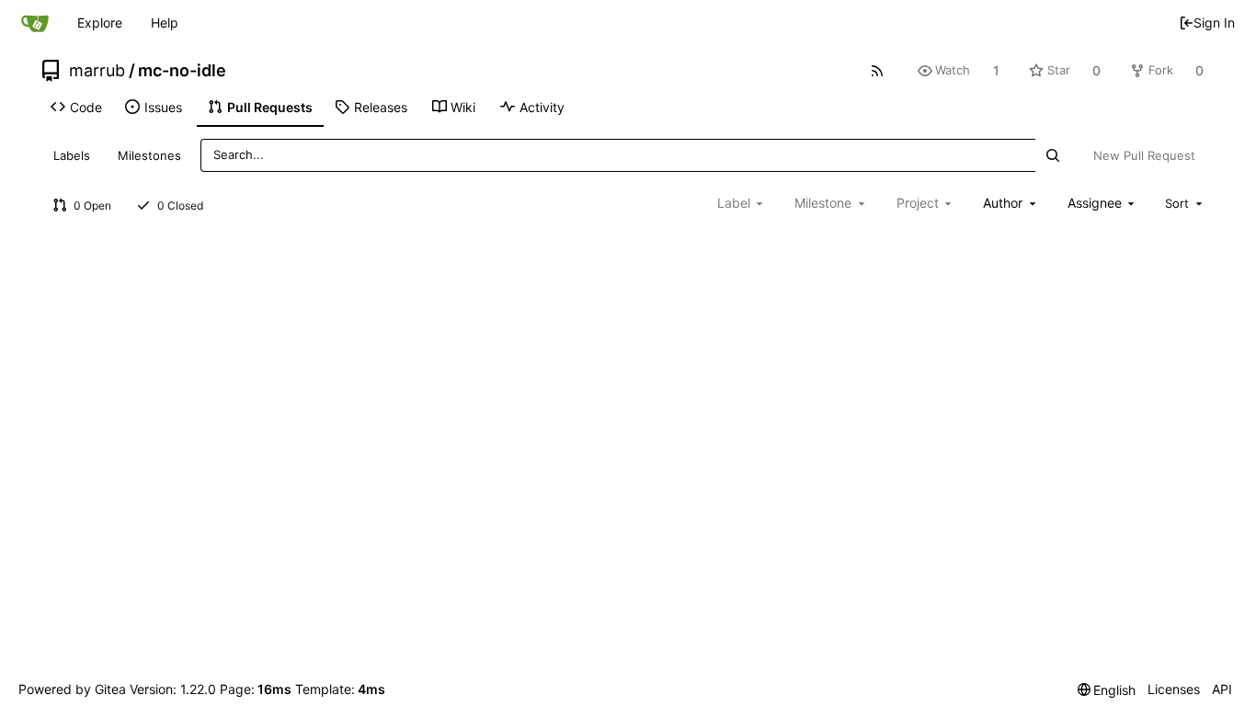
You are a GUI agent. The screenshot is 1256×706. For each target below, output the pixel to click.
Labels (71, 155)
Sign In (1214, 22)
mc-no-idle (182, 71)
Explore (99, 22)
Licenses (1174, 689)
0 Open (92, 205)
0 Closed (180, 205)
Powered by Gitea (72, 689)
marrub (97, 71)
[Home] (35, 23)
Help (164, 22)
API (1222, 689)
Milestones (149, 155)
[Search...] (1051, 155)
